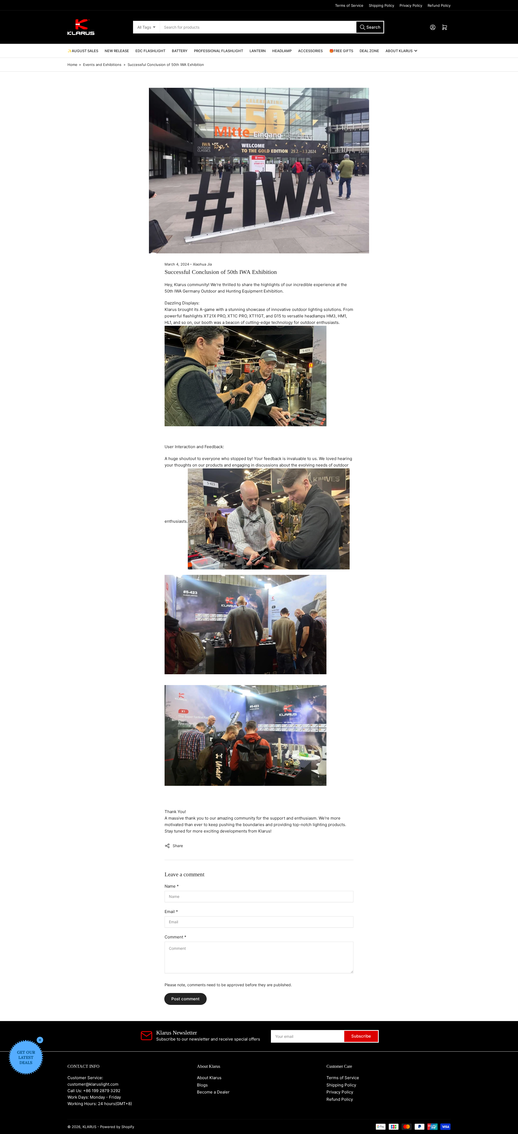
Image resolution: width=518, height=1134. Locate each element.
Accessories (310, 51)
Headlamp (282, 51)
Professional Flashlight (218, 51)
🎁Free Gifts (341, 51)
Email (171, 911)
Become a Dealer (213, 1092)
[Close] (40, 1040)
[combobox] (272, 27)
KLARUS (89, 1127)
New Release (117, 51)
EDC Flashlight (150, 51)
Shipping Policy (381, 5)
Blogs (202, 1085)
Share (178, 845)
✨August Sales (82, 51)
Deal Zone (369, 51)
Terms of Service (349, 5)
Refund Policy (439, 5)
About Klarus (399, 51)
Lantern (258, 51)
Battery (180, 51)
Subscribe (361, 1036)
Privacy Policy (411, 5)
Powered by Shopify (117, 1127)
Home (72, 64)
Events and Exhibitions (102, 64)
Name (172, 886)
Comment (175, 937)
